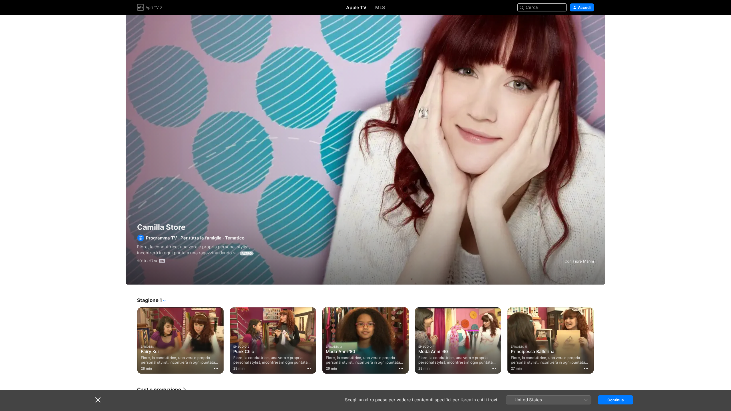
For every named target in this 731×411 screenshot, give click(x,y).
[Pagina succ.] (600, 340)
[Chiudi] (98, 399)
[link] (162, 389)
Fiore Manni (583, 261)
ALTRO (247, 253)
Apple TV (356, 7)
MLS (380, 7)
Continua (615, 400)
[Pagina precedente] (131, 340)
